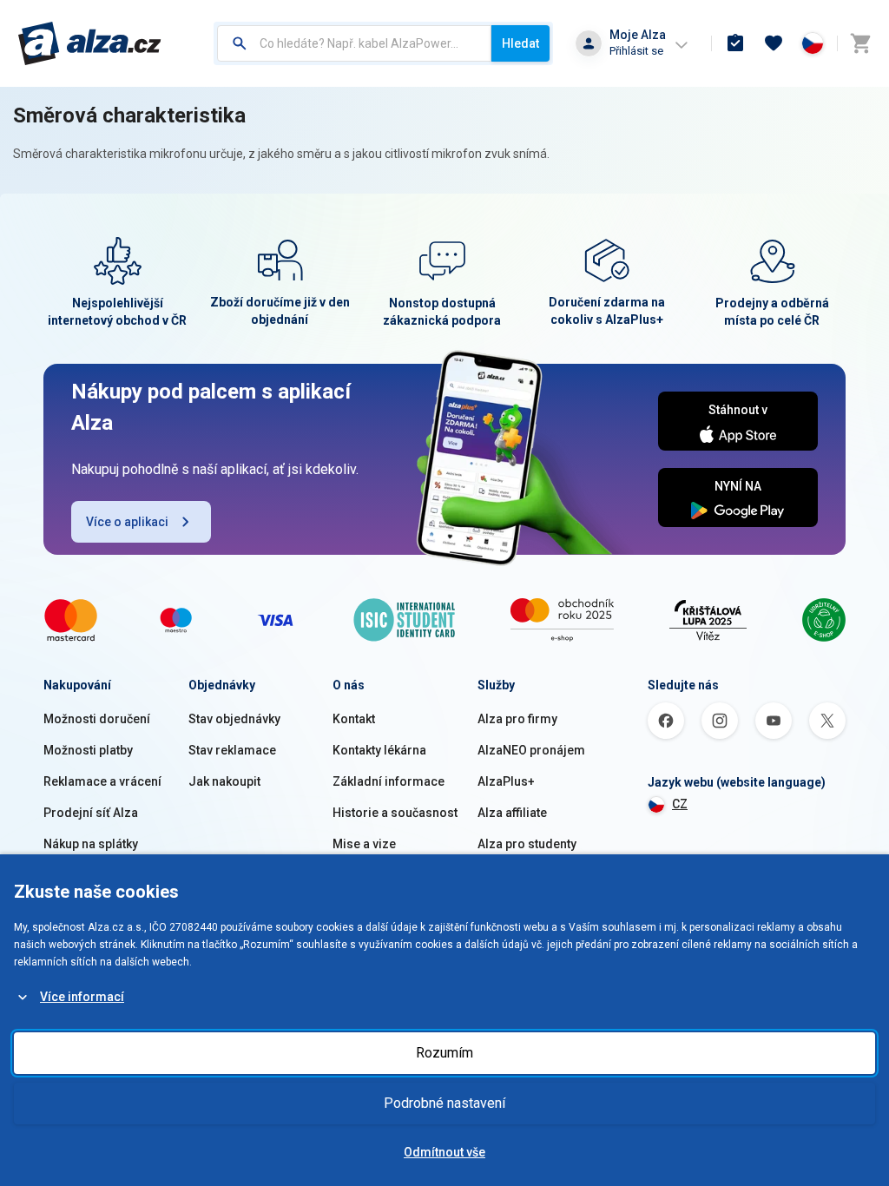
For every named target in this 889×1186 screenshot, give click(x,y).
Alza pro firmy (517, 719)
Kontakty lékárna (379, 750)
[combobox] (354, 43)
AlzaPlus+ (506, 781)
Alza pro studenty (526, 844)
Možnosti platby (88, 750)
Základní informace (388, 781)
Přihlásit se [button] (636, 50)
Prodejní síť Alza (90, 813)
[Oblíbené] (773, 43)
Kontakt (354, 719)
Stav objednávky (234, 719)
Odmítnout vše (444, 1152)
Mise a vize (364, 844)
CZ (680, 804)
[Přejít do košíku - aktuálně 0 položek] (860, 43)
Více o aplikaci (127, 522)
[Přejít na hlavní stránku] (89, 43)
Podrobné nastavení (444, 1103)
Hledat (520, 43)
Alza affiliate (512, 813)
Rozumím (444, 1052)
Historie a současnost (395, 813)
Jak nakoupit (224, 781)
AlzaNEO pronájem (531, 750)
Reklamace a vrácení (102, 781)
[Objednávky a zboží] (735, 43)
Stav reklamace (232, 750)
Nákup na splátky (90, 844)
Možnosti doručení (96, 719)
